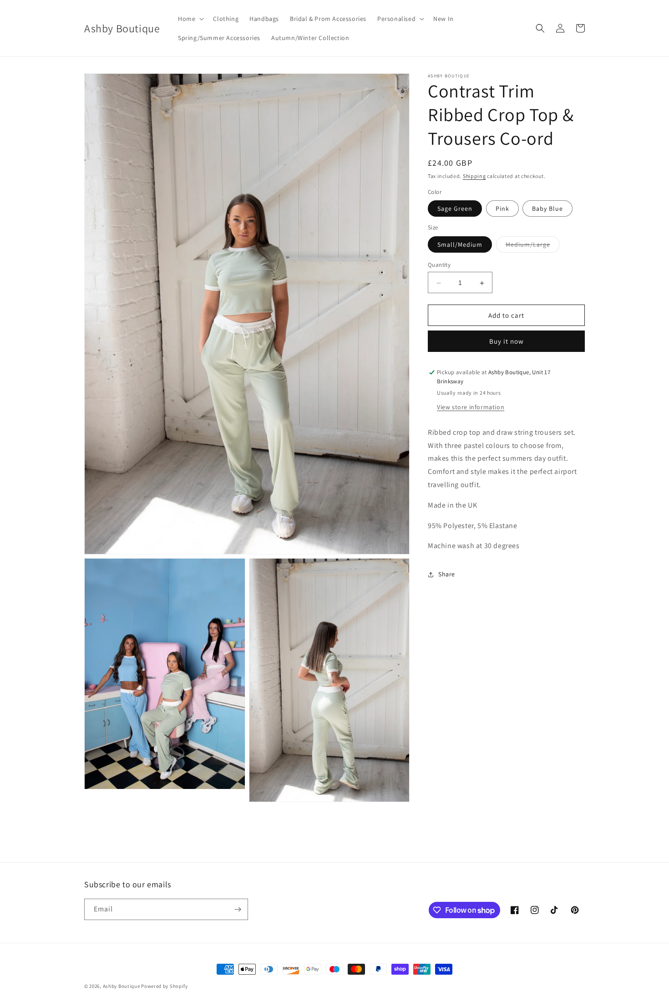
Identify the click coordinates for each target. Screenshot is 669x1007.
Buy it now (506, 341)
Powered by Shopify (164, 986)
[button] (190, 18)
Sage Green (454, 209)
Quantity (439, 265)
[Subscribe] (238, 909)
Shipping (474, 176)
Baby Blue (547, 209)
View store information (470, 407)
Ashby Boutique (121, 986)
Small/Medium (459, 245)
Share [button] (446, 574)
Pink (502, 209)
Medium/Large (533, 246)
